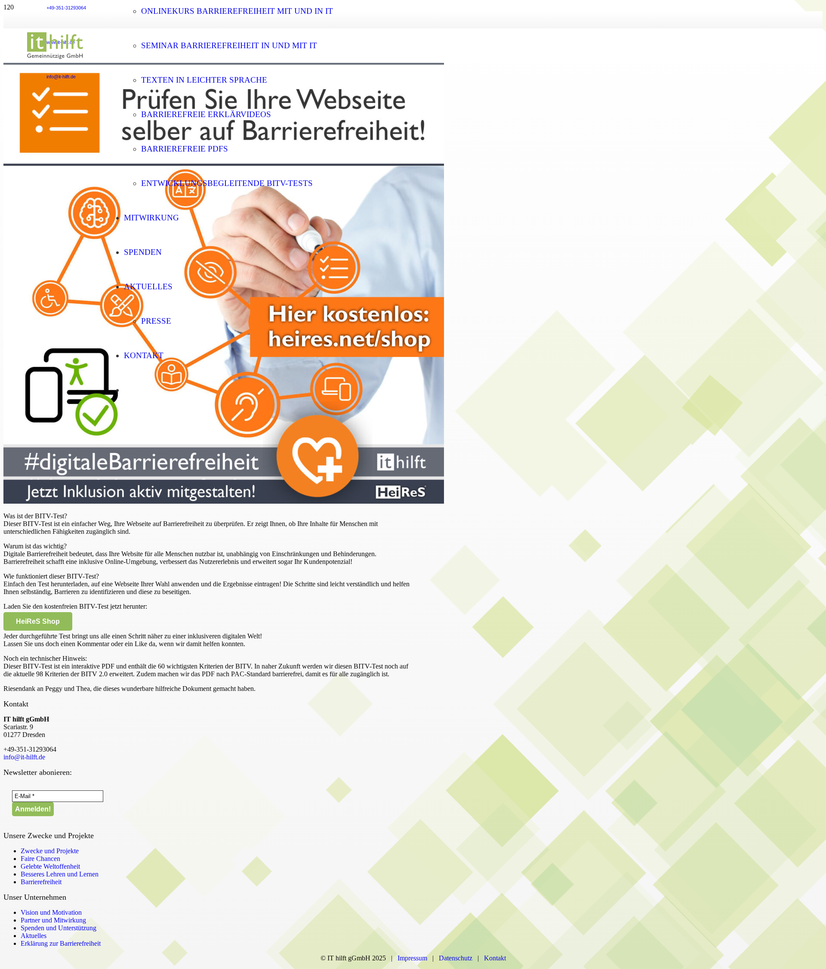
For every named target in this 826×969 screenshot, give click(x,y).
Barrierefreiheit (41, 881)
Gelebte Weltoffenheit (50, 866)
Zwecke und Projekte (50, 850)
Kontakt (495, 958)
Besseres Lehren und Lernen (60, 874)
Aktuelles (33, 935)
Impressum (412, 958)
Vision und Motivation (51, 912)
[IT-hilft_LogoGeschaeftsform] (55, 60)
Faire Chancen (40, 858)
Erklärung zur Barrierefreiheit (61, 943)
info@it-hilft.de (24, 757)
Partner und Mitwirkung (53, 920)
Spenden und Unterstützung (58, 928)
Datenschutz (457, 958)
